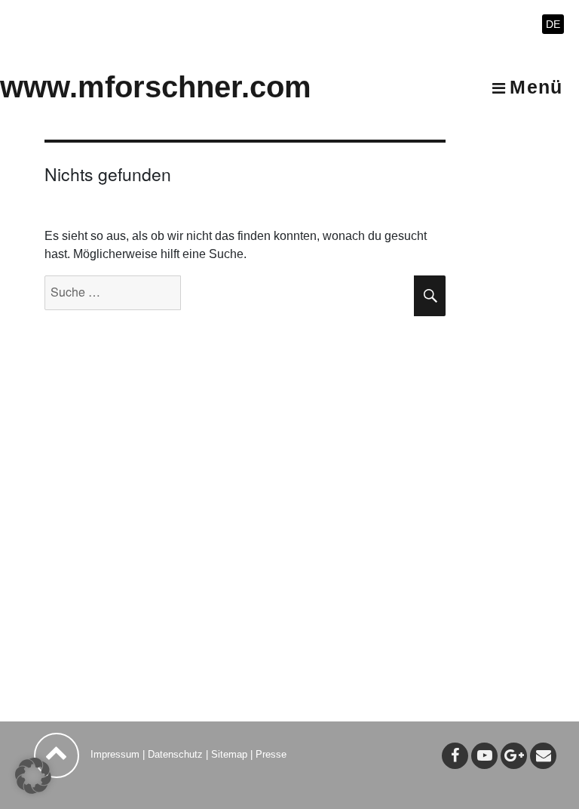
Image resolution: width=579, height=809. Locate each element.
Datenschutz (175, 754)
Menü (536, 86)
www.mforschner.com (155, 86)
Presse (271, 754)
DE (553, 24)
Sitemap (229, 754)
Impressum (114, 754)
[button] (33, 776)
